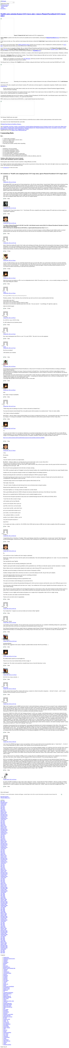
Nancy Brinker (4, 127)
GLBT (4, 982)
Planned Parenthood (19, 127)
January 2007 (3, 929)
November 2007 (4, 917)
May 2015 (3, 808)
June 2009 (3, 894)
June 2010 (3, 880)
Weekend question (7, 1044)
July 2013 (3, 835)
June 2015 (3, 807)
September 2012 (4, 847)
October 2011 (3, 860)
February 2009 (4, 899)
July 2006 (3, 936)
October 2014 (3, 817)
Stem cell (5, 1030)
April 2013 (3, 838)
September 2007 (4, 920)
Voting (4, 1043)
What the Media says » (5, 797)
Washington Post (21, 129)
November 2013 (4, 830)
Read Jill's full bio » (5, 796)
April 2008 (3, 911)
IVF (4, 991)
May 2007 (3, 924)
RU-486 (5, 1017)
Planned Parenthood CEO (29, 127)
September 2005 (4, 947)
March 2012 (3, 854)
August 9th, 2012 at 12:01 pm (9, 223)
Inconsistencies (6, 987)
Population (5, 1010)
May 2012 (3, 852)
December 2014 (4, 814)
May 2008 (3, 910)
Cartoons (5, 970)
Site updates (5, 1025)
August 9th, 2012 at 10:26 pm (9, 535)
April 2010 (3, 882)
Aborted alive (6, 957)
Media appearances (7, 993)
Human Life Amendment (8, 986)
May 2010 (3, 881)
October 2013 (3, 831)
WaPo (15, 129)
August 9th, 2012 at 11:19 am (9, 182)
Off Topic (5, 1002)
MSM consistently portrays (24, 44)
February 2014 (4, 826)
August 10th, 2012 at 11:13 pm (9, 656)
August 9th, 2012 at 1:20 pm (9, 260)
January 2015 (3, 813)
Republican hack (4, 129)
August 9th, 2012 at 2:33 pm (9, 334)
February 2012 (4, 855)
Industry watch (14, 130)
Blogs (4, 964)
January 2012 (3, 857)
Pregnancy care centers (8, 1014)
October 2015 (3, 803)
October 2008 (3, 904)
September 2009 (4, 890)
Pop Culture (5, 1009)
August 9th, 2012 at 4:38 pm (9, 390)
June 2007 (3, 923)
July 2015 (3, 806)
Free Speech (5, 980)
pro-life (64, 127)
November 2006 (4, 932)
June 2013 (3, 836)
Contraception (6, 971)
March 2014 (3, 825)
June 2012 (3, 850)
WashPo (27, 129)
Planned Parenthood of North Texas (43, 127)
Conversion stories (7, 973)
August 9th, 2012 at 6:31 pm (9, 406)
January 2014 (3, 827)
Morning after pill (7, 996)
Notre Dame (5, 998)
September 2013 (4, 832)
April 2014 (3, 824)
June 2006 (3, 938)
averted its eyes (4, 86)
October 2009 (3, 889)
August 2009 (3, 892)
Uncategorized (6, 1037)
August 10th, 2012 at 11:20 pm (9, 674)
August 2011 (3, 863)
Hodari (4, 985)
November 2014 (4, 815)
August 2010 (3, 877)
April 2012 (3, 853)
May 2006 (3, 939)
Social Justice (6, 1026)
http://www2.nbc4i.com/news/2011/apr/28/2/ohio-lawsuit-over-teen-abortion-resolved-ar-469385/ (24, 437)
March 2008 (3, 912)
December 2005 (4, 945)
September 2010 (4, 876)
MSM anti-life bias (22, 130)
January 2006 (3, 944)
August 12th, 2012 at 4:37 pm (9, 703)
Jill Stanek (45, 126)
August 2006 (3, 935)
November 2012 (4, 844)
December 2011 (4, 858)
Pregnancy (5, 1013)
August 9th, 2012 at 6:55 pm (9, 428)
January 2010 (3, 886)
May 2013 (3, 837)
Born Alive (5, 965)
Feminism (5, 978)
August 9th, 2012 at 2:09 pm (9, 317)
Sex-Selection (6, 1022)
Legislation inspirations (8, 992)
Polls (4, 1008)
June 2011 (3, 865)
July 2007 (3, 922)
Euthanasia (5, 975)
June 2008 (3, 909)
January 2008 (3, 915)
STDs (4, 1028)
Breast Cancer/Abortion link (9, 968)
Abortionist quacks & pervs (9, 958)
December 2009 (4, 887)
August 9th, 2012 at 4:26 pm (9, 366)
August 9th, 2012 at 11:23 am (9, 207)
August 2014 (3, 819)
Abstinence (5, 959)
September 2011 (4, 861)
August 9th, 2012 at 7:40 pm (9, 450)
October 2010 (3, 875)
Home (2, 7)
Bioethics (5, 963)
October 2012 (3, 846)
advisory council (54, 49)
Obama (4, 999)
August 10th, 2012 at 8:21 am (9, 550)
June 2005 (3, 951)
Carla (4, 292)
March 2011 (3, 869)
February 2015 (4, 812)
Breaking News (6, 967)
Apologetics (5, 962)
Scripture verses (6, 1019)
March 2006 (3, 941)
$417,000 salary (27, 58)
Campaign (5, 969)
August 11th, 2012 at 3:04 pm (9, 688)
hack (37, 50)
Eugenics (5, 974)
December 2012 (4, 843)
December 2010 (4, 872)
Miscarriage (5, 994)
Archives (2, 800)
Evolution (5, 976)
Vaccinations (6, 1039)
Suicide (4, 1031)
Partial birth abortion (7, 1004)
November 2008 (4, 903)
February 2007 (4, 928)
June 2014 (3, 821)
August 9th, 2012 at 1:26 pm (9, 278)
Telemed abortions (7, 1032)
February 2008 (4, 913)
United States (11, 129)
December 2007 (4, 916)
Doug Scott (5, 687)
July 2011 (3, 864)
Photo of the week (7, 1005)
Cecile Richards (21, 126)
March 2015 (3, 811)
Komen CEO (51, 126)
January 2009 (3, 900)
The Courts (5, 1034)
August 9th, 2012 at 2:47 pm (9, 348)
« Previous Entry (4, 6)
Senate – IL (5, 1020)
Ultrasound (5, 1036)
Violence (5, 1042)
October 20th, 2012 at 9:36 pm (9, 779)
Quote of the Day (7, 1015)
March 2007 (3, 927)
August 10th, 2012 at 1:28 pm (9, 622)
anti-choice (11, 126)
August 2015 (3, 804)
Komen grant (57, 126)
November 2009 (4, 888)
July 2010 (3, 878)
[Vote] (4, 198)
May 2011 (3, 866)
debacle (52, 37)
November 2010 (4, 873)
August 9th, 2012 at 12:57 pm (9, 242)
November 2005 (4, 946)
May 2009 (3, 895)
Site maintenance (6, 1024)
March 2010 (3, 883)
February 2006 (4, 943)
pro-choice (59, 127)
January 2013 (3, 842)
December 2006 (4, 930)
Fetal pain (5, 979)
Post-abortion (6, 1011)
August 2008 (3, 906)
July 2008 (3, 907)
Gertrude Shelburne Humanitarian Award (34, 126)
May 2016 (3, 801)
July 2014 (3, 820)
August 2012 (3, 848)
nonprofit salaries (11, 127)
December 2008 (4, 901)
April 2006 (3, 940)
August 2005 (3, 949)
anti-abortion (5, 126)
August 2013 (3, 834)
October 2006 (3, 933)
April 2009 (3, 896)
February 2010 (4, 884)
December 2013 (4, 829)
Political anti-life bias (7, 1007)
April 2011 (3, 867)
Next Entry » (3, 8)
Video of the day (6, 1040)
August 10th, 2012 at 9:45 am (9, 608)
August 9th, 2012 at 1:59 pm (9, 293)
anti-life (15, 126)
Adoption (5, 961)
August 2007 (3, 921)
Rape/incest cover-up (7, 1016)
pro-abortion (54, 127)
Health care (5, 984)
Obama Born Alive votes (8, 1001)
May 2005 (3, 952)
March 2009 (3, 898)
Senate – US (6, 1021)
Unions (4, 1038)
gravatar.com (6, 167)
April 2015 (3, 809)
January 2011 (3, 871)
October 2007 (3, 918)
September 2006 (4, 934)
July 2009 (3, 893)
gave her (5, 49)
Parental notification (7, 1003)
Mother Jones (63, 126)
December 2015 (4, 802)
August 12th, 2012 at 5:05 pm (9, 741)
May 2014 (3, 823)
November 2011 (4, 859)
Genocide (5, 981)
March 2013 (3, 840)
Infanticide (5, 990)
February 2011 (4, 870)
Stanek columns (6, 1027)
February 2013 (4, 841)
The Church (5, 1033)
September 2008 (4, 905)
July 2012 (3, 849)
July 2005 (3, 950)
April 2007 (3, 926)
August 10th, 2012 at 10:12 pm (10, 641)
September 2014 (4, 818)
